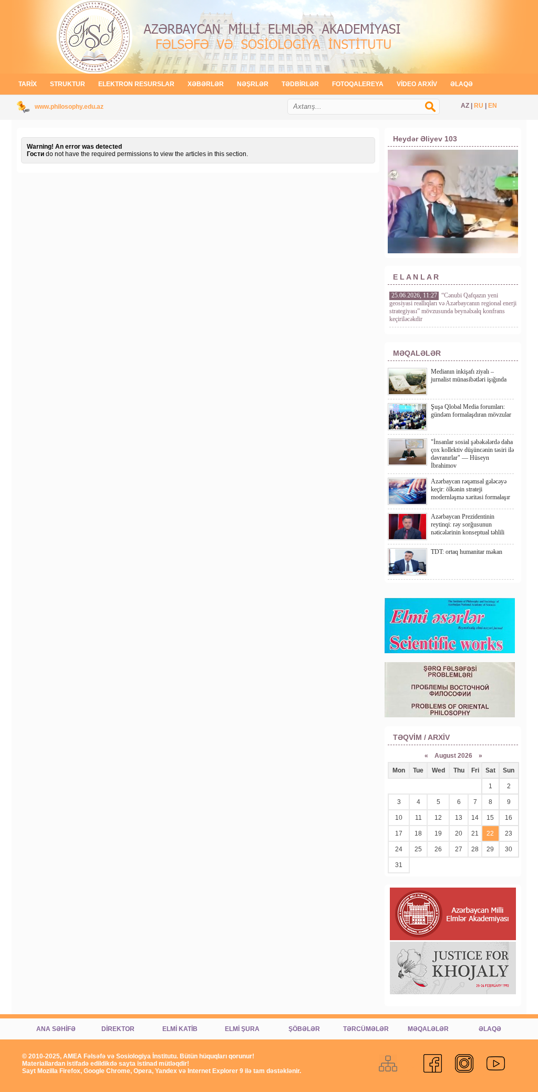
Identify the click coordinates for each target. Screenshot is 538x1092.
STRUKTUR (67, 84)
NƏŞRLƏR (252, 84)
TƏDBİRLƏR (300, 84)
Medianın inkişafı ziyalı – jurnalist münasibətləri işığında (468, 375)
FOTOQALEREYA (358, 84)
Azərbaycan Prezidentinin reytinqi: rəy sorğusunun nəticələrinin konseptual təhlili (467, 524)
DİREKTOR (117, 1029)
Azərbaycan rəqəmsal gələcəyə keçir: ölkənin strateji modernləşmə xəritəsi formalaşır (470, 489)
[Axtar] (435, 111)
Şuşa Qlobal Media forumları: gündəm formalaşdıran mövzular (471, 410)
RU (478, 105)
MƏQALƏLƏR (428, 1029)
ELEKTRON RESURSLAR (136, 84)
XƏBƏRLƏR (206, 84)
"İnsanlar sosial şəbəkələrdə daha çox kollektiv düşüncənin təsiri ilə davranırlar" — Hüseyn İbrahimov (472, 453)
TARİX (27, 84)
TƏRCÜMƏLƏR (366, 1029)
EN (492, 105)
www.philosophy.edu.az (69, 106)
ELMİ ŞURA (242, 1029)
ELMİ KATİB (180, 1029)
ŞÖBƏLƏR (304, 1029)
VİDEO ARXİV (417, 84)
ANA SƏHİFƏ (56, 1029)
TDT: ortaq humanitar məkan (466, 551)
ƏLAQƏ (461, 84)
